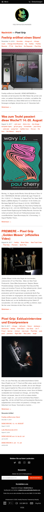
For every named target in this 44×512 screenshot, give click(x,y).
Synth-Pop (23, 245)
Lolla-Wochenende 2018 (9, 430)
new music (25, 331)
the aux (33, 129)
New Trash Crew (36, 242)
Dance (30, 326)
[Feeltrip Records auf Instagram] (24, 463)
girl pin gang (18, 126)
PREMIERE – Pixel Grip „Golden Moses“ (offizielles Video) (20, 235)
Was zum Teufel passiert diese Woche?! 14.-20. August (22, 118)
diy (26, 44)
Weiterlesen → (6, 107)
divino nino (26, 124)
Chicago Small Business (15, 44)
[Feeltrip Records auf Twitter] (15, 463)
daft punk (22, 326)
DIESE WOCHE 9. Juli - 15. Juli (12, 443)
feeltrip (31, 44)
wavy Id (18, 131)
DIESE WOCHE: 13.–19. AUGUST (13, 423)
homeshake (28, 126)
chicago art (28, 41)
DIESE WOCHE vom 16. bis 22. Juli (13, 436)
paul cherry (37, 126)
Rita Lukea (27, 333)
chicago (14, 326)
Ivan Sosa (30, 328)
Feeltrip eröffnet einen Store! (21, 37)
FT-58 (11, 46)
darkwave (37, 326)
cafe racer (17, 124)
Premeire (15, 245)
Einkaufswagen (36, 2)
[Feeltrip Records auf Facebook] (19, 463)
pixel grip (6, 129)
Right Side (18, 333)
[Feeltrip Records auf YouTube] (29, 463)
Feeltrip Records (22, 499)
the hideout (10, 131)
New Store (18, 46)
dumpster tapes (7, 126)
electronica (5, 328)
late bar (10, 331)
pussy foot (14, 129)
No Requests (28, 46)
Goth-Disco (21, 328)
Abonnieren (35, 478)
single (35, 333)
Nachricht (7, 32)
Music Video (25, 242)
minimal (17, 331)
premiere (10, 333)
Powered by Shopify (33, 499)
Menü (6, 2)
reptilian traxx (24, 129)
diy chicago (35, 124)
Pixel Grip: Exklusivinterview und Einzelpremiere (21, 320)
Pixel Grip (38, 46)
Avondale (20, 41)
